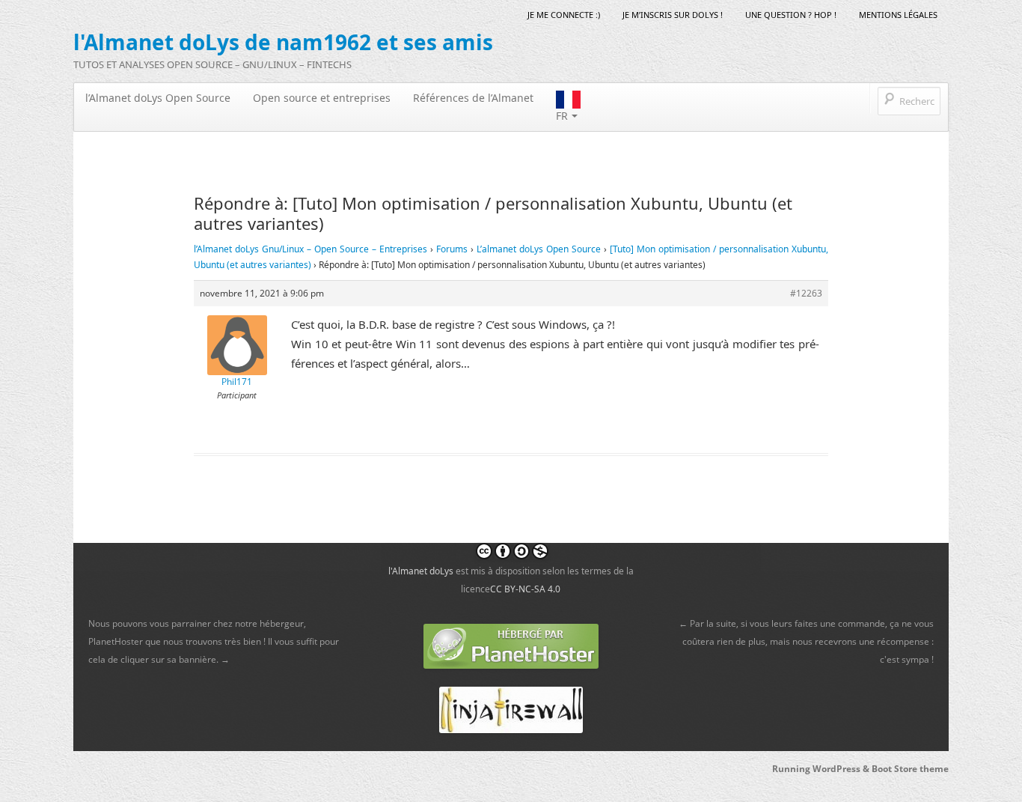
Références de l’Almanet (473, 98)
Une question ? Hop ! (790, 14)
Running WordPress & (822, 768)
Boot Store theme (910, 768)
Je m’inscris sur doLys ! (672, 14)
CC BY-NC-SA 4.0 (525, 589)
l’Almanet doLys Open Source (157, 98)
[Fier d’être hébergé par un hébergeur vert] (511, 645)
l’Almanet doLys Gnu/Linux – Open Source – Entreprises (310, 249)
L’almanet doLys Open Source (539, 249)
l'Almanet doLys (420, 571)
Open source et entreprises (322, 98)
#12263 (806, 293)
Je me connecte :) (563, 14)
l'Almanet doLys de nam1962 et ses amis (283, 42)
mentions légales (898, 14)
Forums (452, 249)
